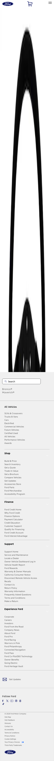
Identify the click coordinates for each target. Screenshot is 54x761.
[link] (8, 717)
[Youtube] (11, 701)
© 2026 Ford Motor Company (15, 714)
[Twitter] (7, 701)
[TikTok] (3, 704)
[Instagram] (16, 701)
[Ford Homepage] (10, 754)
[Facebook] (3, 701)
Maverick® (8, 392)
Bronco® (7, 389)
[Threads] (20, 701)
